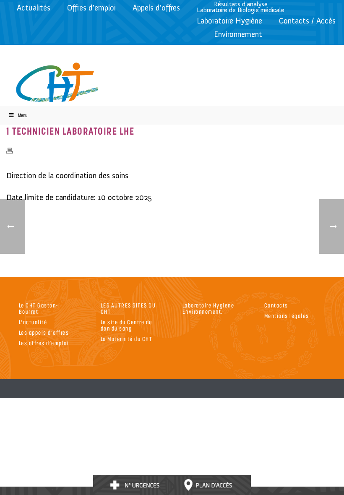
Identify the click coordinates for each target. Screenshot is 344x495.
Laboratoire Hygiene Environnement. (208, 308)
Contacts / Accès (307, 21)
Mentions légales (286, 315)
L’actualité (33, 322)
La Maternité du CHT (127, 338)
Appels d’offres (156, 8)
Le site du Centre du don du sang (126, 325)
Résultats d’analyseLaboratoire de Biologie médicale (240, 7)
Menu (22, 115)
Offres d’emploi (91, 8)
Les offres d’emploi (44, 342)
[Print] (13, 150)
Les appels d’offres (44, 332)
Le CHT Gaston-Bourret (38, 308)
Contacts (276, 305)
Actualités (33, 8)
